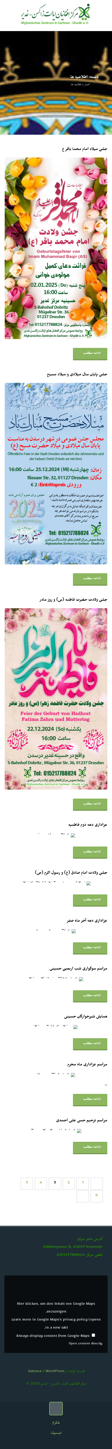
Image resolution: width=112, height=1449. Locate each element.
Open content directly (85, 1344)
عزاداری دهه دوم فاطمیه (87, 825)
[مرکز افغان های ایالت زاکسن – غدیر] (56, 15)
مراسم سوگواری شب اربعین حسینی (78, 969)
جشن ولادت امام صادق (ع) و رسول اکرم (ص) (71, 873)
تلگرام (56, 1423)
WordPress (55, 1372)
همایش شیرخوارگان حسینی (85, 1017)
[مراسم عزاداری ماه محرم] (39, 1075)
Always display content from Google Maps (53, 1337)
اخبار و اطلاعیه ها (80, 85)
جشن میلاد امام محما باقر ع (84, 149)
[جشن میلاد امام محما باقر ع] (39, 248)
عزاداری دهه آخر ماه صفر (87, 921)
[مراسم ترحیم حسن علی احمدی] (39, 1131)
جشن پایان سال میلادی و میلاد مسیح (77, 375)
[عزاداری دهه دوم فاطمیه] (39, 835)
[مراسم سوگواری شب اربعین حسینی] (39, 979)
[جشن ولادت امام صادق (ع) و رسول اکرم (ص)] (39, 883)
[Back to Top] (56, 1408)
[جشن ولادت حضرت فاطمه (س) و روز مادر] (39, 699)
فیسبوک (56, 1433)
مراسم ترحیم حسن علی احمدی (81, 1121)
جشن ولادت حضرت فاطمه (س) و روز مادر (73, 600)
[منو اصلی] (9, 15)
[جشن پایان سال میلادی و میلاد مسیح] (39, 473)
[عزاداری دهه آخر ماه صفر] (39, 931)
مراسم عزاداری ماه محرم (87, 1065)
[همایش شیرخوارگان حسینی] (39, 1027)
